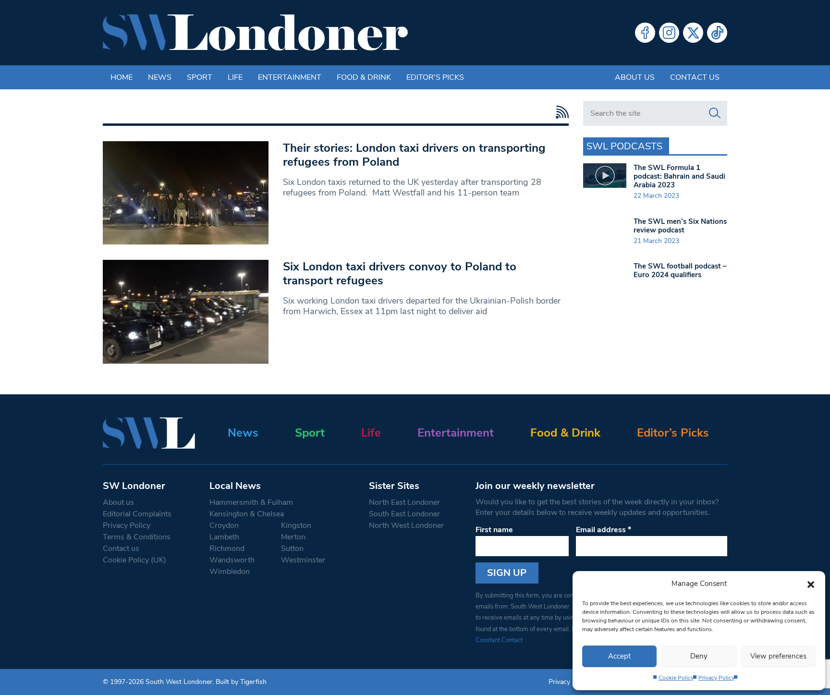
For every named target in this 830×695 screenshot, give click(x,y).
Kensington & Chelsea (246, 514)
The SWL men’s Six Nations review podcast (680, 226)
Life (235, 77)
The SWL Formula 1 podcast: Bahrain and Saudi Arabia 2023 (679, 176)
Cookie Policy (676, 678)
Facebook (645, 33)
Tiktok (717, 33)
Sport (199, 77)
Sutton (292, 548)
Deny (699, 656)
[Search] (714, 113)
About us (635, 77)
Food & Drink (364, 77)
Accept (619, 656)
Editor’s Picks (673, 433)
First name (494, 530)
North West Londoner (406, 525)
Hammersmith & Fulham (251, 502)
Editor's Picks (435, 77)
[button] (811, 583)
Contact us (695, 77)
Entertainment (289, 77)
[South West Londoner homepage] (255, 32)
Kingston (296, 525)
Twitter (693, 33)
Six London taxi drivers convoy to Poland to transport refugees (399, 273)
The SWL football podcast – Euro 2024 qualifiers (680, 270)
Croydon (224, 525)
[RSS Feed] (560, 112)
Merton (293, 537)
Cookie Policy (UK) (134, 560)
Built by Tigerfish (241, 681)
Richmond (226, 548)
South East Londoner (404, 514)
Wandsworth (232, 560)
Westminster (303, 560)
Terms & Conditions (137, 537)
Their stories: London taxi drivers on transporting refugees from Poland (414, 155)
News (159, 77)
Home (121, 77)
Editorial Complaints (137, 514)
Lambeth (224, 537)
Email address (603, 530)
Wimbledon (229, 571)
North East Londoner (404, 502)
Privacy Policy (716, 678)
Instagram (669, 33)
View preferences (778, 656)
